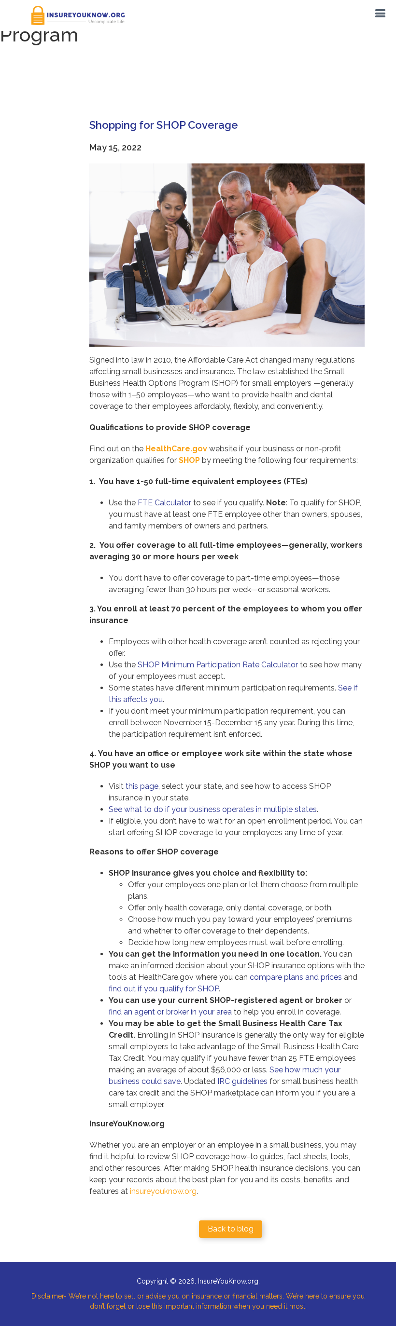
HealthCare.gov (176, 448)
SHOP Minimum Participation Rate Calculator (218, 664)
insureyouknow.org (163, 1191)
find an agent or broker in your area (170, 1011)
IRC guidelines (242, 1081)
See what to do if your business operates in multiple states (213, 809)
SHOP (189, 460)
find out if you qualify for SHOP (164, 988)
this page (142, 786)
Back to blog (231, 1228)
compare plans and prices (296, 977)
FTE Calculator (164, 502)
